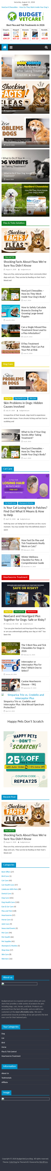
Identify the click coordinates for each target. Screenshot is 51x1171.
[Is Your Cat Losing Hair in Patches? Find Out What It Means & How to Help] (25, 475)
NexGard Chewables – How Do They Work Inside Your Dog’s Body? (33, 294)
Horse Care (6, 920)
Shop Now (5, 950)
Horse (4, 1047)
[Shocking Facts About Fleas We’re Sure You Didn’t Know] (25, 82)
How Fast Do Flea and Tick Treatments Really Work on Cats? (33, 543)
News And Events (8, 928)
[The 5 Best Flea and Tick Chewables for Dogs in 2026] (11, 644)
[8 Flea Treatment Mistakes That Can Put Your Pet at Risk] (11, 342)
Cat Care (5, 881)
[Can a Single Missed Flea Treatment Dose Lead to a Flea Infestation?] (11, 326)
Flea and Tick (9, 257)
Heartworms (31, 611)
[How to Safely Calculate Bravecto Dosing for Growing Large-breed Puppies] (11, 306)
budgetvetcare (24, 75)
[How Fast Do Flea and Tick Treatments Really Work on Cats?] (11, 539)
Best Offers (6, 872)
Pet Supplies (6, 941)
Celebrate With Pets (9, 889)
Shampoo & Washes (26, 503)
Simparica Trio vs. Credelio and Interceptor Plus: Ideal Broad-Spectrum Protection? (24, 704)
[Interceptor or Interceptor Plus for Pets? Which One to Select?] (11, 660)
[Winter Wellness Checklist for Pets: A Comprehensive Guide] (11, 556)
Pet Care (5, 933)
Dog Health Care (20, 63)
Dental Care (6, 894)
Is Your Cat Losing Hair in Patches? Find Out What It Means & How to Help (25, 511)
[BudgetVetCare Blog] (5, 47)
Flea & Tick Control (9, 1052)
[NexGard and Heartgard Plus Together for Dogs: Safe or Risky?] (25, 583)
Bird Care (5, 876)
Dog (3, 1034)
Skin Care (33, 398)
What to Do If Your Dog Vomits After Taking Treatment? (33, 435)
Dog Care (8, 63)
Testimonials (6, 1078)
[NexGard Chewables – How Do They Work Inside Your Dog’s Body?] (25, 185)
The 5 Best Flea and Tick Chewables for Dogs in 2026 (33, 648)
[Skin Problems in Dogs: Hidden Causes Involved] (25, 116)
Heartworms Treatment (11, 1056)
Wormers (5, 959)
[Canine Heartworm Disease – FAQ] (11, 680)
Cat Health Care (10, 503)
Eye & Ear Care (7, 907)
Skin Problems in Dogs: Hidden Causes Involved (25, 142)
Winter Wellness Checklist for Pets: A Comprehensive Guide (32, 560)
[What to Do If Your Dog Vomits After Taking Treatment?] (25, 56)
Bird (3, 1043)
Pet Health (6, 937)
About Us (5, 1073)
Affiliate (5, 1082)
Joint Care (5, 924)
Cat (3, 1038)
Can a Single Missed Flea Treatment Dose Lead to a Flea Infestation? (33, 330)
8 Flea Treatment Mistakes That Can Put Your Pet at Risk (32, 347)
